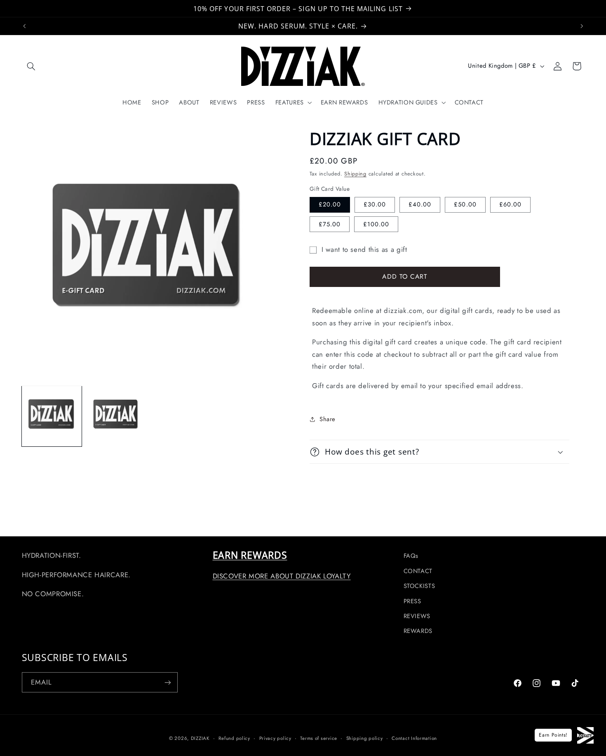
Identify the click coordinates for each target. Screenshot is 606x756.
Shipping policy (364, 738)
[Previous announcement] (24, 26)
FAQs (411, 555)
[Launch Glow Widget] (585, 735)
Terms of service (318, 738)
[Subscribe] (167, 682)
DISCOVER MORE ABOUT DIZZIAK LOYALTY (282, 576)
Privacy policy (275, 738)
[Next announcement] (582, 26)
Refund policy (234, 738)
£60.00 (510, 204)
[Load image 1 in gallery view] (52, 416)
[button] (31, 66)
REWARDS (418, 630)
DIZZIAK (200, 738)
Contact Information (414, 738)
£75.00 (330, 224)
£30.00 (375, 204)
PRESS (412, 601)
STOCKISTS (419, 585)
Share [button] (327, 419)
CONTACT (418, 571)
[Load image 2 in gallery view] (116, 416)
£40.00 (420, 204)
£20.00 (330, 204)
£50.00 (465, 204)
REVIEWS (417, 616)
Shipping (355, 174)
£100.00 (376, 224)
